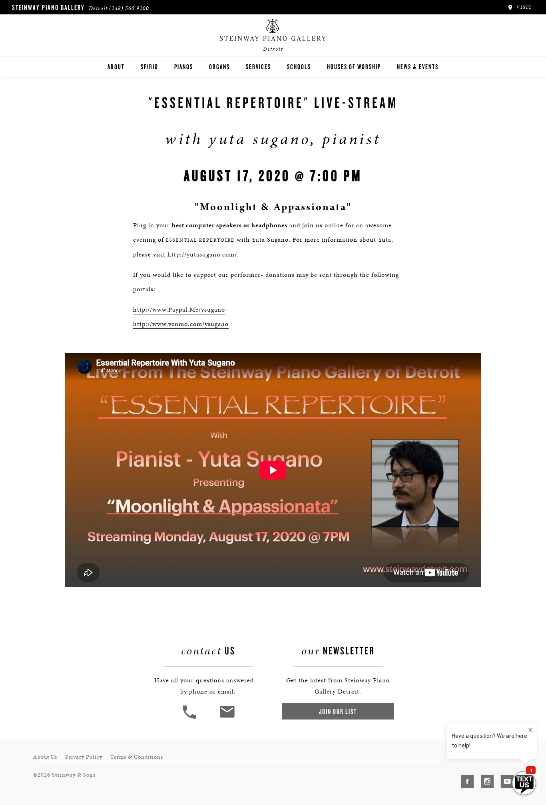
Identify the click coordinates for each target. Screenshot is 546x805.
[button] (190, 717)
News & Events (417, 66)
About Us (45, 757)
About (116, 66)
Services (258, 66)
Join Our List (338, 711)
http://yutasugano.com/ (202, 254)
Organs (219, 66)
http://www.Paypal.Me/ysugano (179, 309)
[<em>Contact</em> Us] (227, 717)
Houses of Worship (354, 66)
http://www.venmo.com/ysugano (181, 323)
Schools (299, 66)
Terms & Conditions (136, 757)
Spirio (149, 66)
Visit (523, 7)
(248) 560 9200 (129, 8)
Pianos (183, 66)
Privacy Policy (83, 757)
